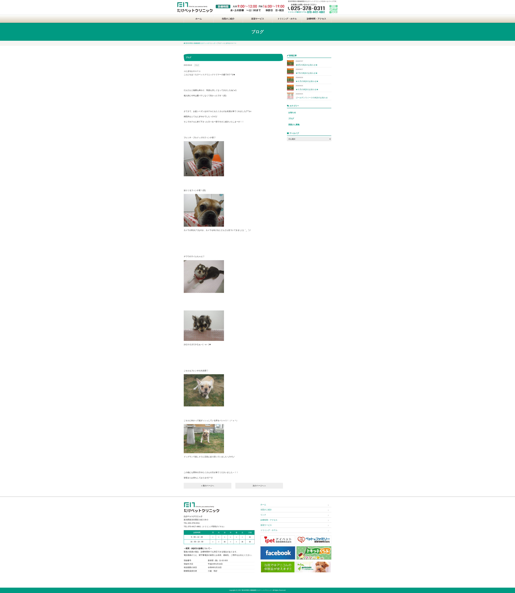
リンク (263, 515)
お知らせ (292, 112)
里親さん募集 (294, 124)
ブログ (219, 43)
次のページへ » (259, 486)
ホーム (198, 19)
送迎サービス (257, 19)
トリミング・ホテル (287, 19)
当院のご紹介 (228, 19)
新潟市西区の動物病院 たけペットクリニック (200, 43)
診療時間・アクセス (316, 19)
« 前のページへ (207, 486)
